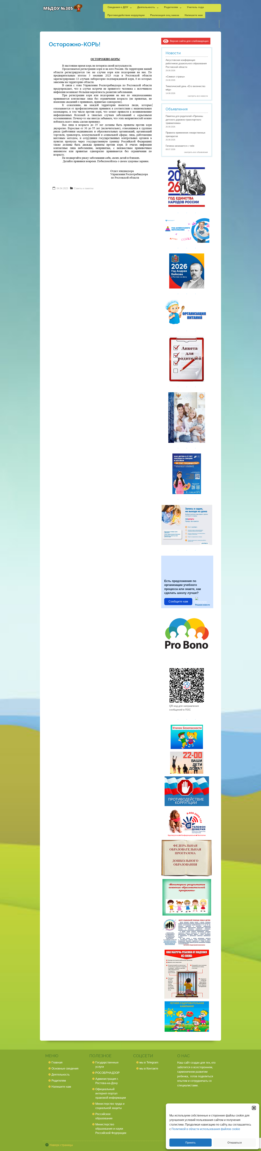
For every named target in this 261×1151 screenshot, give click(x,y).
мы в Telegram (148, 1062)
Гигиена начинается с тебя (180, 146)
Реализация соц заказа (164, 15)
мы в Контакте (148, 1068)
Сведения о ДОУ (118, 7)
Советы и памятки (83, 188)
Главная (56, 1062)
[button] (254, 1108)
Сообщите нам (178, 601)
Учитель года (195, 7)
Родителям (171, 7)
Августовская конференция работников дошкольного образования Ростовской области (186, 63)
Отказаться (234, 1142)
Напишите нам (194, 15)
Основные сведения (64, 1068)
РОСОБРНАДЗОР (107, 1072)
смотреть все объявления (196, 152)
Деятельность (146, 7)
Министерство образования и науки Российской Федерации (110, 1128)
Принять (190, 1142)
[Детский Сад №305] (63, 8)
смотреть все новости (198, 96)
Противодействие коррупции (126, 15)
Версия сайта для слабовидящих (189, 41)
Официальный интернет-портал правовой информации (110, 1093)
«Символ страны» (175, 76)
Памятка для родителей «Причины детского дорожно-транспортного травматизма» (184, 119)
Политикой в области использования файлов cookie (206, 1129)
